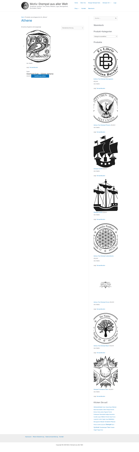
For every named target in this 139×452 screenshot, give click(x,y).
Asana (107, 407)
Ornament (107, 421)
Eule (99, 412)
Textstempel (103, 427)
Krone (113, 416)
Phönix (95, 424)
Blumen (114, 407)
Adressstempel (98, 407)
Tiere (108, 427)
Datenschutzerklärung (51, 436)
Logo (115, 3)
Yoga (98, 430)
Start (22, 17)
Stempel (108, 424)
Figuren (106, 412)
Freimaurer (96, 414)
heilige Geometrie (110, 414)
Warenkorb (91, 8)
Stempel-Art (106, 3)
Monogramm (97, 421)
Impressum (28, 436)
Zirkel (101, 430)
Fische (110, 412)
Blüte (95, 409)
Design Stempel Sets (94, 3)
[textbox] (104, 36)
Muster (102, 421)
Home (76, 3)
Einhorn (95, 412)
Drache (112, 409)
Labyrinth (96, 419)
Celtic (104, 409)
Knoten (108, 416)
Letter (100, 419)
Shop (76, 8)
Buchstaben (100, 409)
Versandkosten (33, 67)
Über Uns (83, 3)
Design (108, 409)
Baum (110, 407)
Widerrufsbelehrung (38, 436)
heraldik (96, 416)
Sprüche (103, 424)
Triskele (112, 427)
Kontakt (83, 8)
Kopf (111, 416)
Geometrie (102, 414)
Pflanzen (113, 421)
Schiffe (99, 424)
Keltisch (103, 416)
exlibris (102, 412)
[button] (110, 3)
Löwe (106, 419)
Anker (104, 407)
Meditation (111, 419)
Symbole (96, 427)
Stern (113, 424)
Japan (99, 416)
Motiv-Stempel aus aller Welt (49, 4)
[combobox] (106, 36)
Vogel (95, 430)
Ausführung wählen (40, 76)
